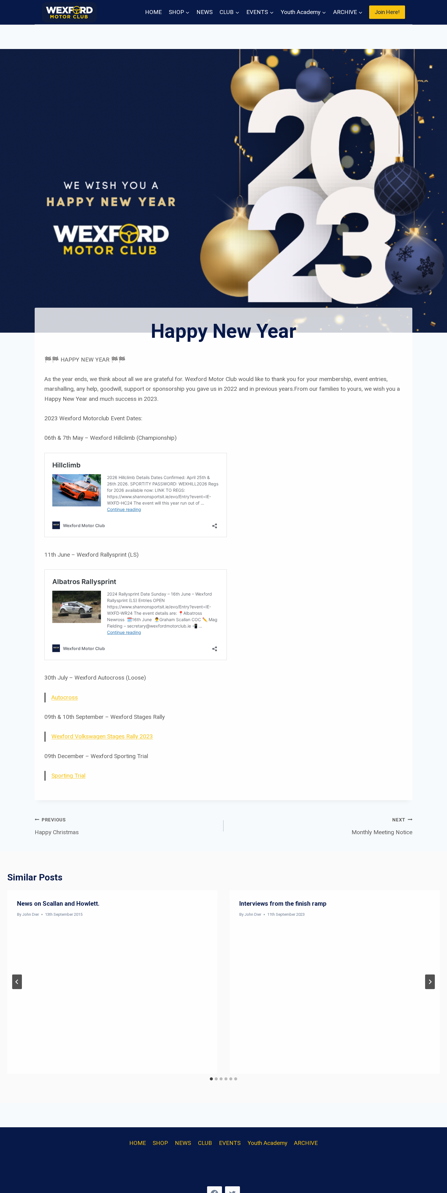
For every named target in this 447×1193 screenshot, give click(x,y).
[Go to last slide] (17, 981)
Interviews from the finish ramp (282, 903)
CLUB (205, 1142)
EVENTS (230, 1142)
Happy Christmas (57, 826)
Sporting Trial (68, 775)
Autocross (64, 697)
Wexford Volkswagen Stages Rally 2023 (102, 736)
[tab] (211, 1078)
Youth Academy (267, 1142)
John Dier (30, 914)
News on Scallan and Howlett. (58, 903)
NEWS (204, 12)
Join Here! (387, 12)
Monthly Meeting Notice (382, 826)
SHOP (160, 1142)
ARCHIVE (306, 1142)
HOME (153, 12)
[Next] (430, 981)
